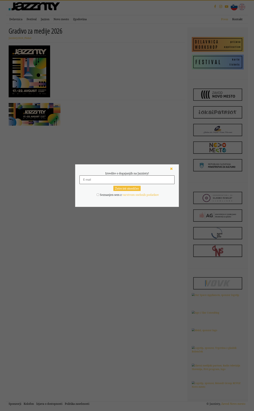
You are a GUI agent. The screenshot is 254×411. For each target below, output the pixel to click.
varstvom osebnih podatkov (140, 195)
